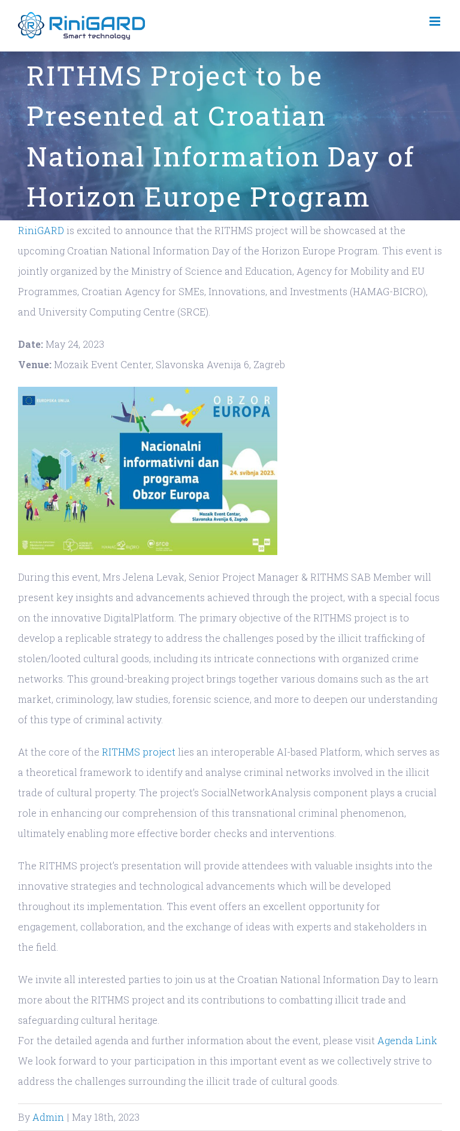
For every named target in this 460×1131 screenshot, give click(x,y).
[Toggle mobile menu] (435, 21)
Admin (48, 1117)
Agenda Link (407, 1040)
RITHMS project (138, 751)
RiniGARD (41, 230)
